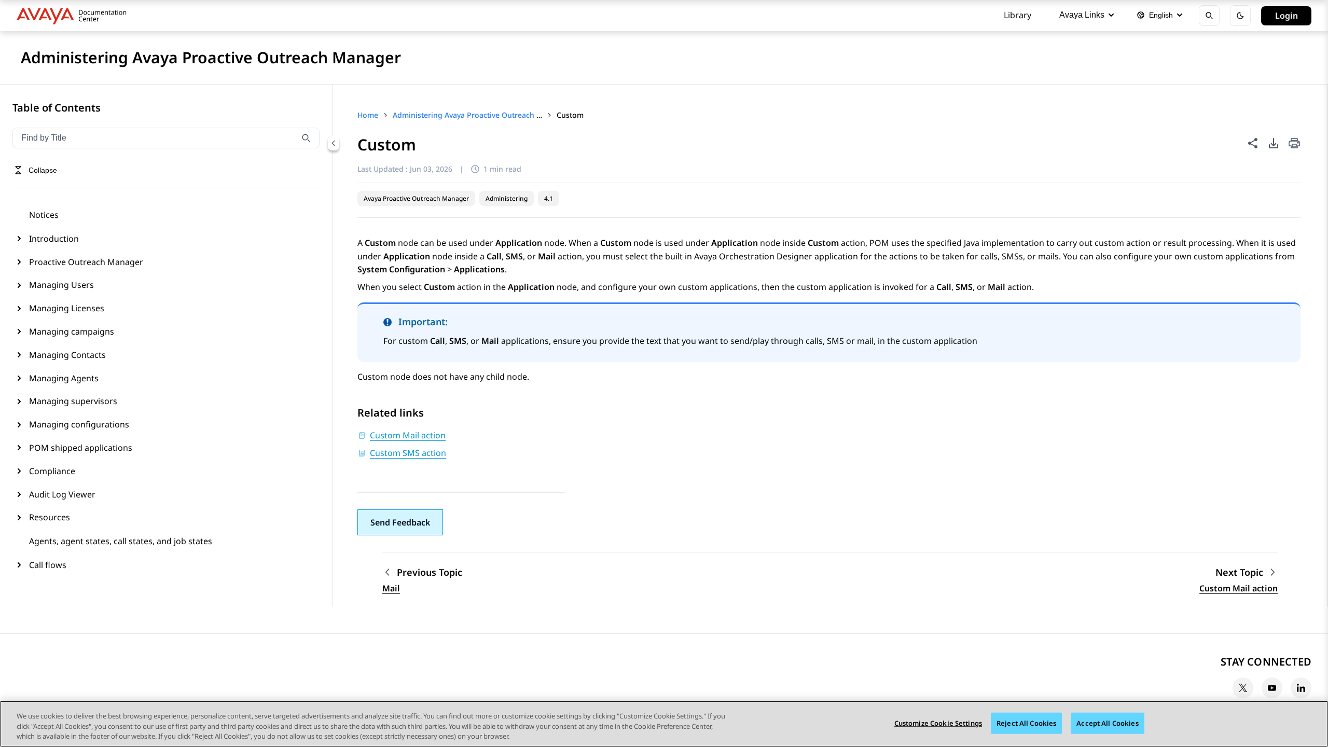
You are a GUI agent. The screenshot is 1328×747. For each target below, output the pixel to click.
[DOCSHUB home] (74, 15)
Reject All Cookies (1026, 722)
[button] (400, 522)
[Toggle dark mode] (1240, 15)
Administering (507, 198)
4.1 (548, 198)
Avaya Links (1081, 14)
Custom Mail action (1238, 588)
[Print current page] (1294, 144)
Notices (44, 214)
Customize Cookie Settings (938, 722)
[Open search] (1209, 15)
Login (1286, 15)
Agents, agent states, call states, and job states (120, 541)
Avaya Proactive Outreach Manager (416, 198)
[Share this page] (1253, 143)
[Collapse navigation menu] (333, 143)
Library (1017, 15)
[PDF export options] (1273, 143)
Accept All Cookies (1107, 722)
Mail (391, 588)
